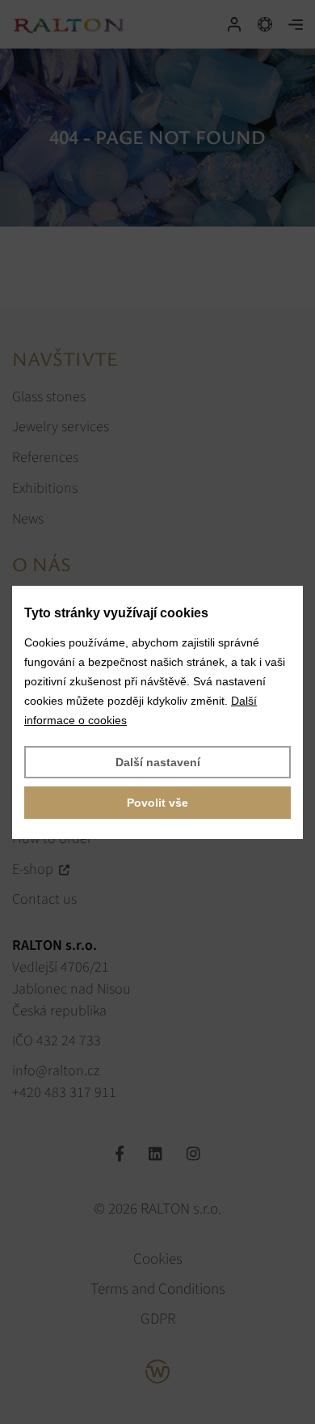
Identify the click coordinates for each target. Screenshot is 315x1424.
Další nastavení (158, 762)
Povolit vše (157, 802)
